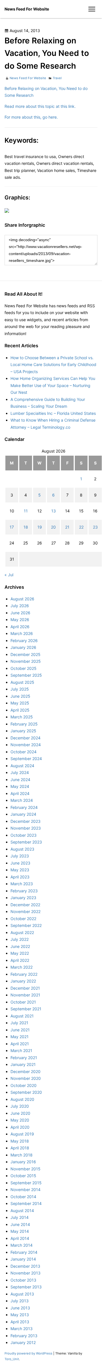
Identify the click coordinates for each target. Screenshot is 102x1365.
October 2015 (23, 1175)
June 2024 (20, 779)
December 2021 (25, 988)
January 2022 (23, 981)
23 (95, 527)
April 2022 (19, 960)
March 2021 (21, 1050)
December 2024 (25, 737)
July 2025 (19, 689)
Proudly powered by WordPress (29, 1353)
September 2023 (26, 842)
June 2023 (20, 863)
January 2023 (23, 897)
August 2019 (22, 1133)
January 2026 (23, 647)
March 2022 (21, 967)
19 (39, 527)
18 (26, 527)
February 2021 (23, 1057)
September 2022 (26, 925)
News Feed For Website (27, 9)
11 (26, 510)
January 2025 (23, 730)
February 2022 (23, 974)
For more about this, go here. (31, 117)
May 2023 (19, 869)
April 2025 (19, 710)
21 (67, 527)
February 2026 (24, 640)
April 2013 (19, 1321)
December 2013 (25, 1266)
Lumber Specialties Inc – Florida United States (53, 413)
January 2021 (23, 1064)
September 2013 (26, 1286)
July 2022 (19, 939)
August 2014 (22, 1210)
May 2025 (19, 703)
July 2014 (19, 1217)
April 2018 (19, 1147)
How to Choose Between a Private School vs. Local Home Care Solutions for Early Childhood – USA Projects (53, 364)
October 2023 (23, 835)
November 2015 (25, 1168)
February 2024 (24, 807)
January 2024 (23, 814)
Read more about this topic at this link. (40, 106)
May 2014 (19, 1231)
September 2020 (26, 1092)
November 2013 (25, 1273)
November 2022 (25, 911)
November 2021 (25, 994)
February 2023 (24, 890)
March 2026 (21, 633)
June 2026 (20, 612)
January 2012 (23, 1342)
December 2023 (25, 821)
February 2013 (23, 1335)
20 (53, 527)
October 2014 (23, 1196)
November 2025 (25, 661)
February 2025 (24, 724)
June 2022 (20, 946)
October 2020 (23, 1085)
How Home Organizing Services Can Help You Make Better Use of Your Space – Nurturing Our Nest (52, 385)
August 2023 (22, 849)
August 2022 (22, 932)
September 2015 (26, 1182)
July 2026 (19, 605)
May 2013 (19, 1314)
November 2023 (25, 828)
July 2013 (19, 1300)
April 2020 (19, 1127)
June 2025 (20, 696)
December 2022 (25, 904)
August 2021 (22, 1015)
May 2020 (19, 1120)
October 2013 (23, 1280)
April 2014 (19, 1238)
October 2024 (23, 751)
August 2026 (22, 598)
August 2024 (22, 765)
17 (12, 527)
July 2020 (19, 1106)
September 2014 (26, 1203)
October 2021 (23, 1002)
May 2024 (19, 786)
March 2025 (21, 716)
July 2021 (19, 1022)
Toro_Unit (12, 1359)
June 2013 (20, 1307)
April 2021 (19, 1043)
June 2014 (20, 1224)
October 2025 (23, 668)
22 (81, 527)
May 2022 (19, 953)
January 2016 (23, 1161)
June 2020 (20, 1113)
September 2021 (25, 1008)
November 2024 (25, 744)
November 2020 (25, 1078)
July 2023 (19, 855)
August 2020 (22, 1099)
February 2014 (23, 1252)
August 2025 (22, 682)
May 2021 (19, 1036)
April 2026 (19, 626)
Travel (57, 78)
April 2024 (19, 793)
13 (53, 510)
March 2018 (21, 1154)
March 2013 (21, 1328)
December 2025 (25, 654)
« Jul (9, 574)
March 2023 (21, 883)
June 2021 (20, 1029)
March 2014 (21, 1245)
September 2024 (26, 758)
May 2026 (19, 619)
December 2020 (25, 1071)
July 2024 (19, 772)
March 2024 (21, 800)
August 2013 (22, 1294)
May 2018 (19, 1141)
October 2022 (23, 918)
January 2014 (23, 1259)
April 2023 (19, 876)
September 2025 (26, 675)
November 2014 (25, 1189)
